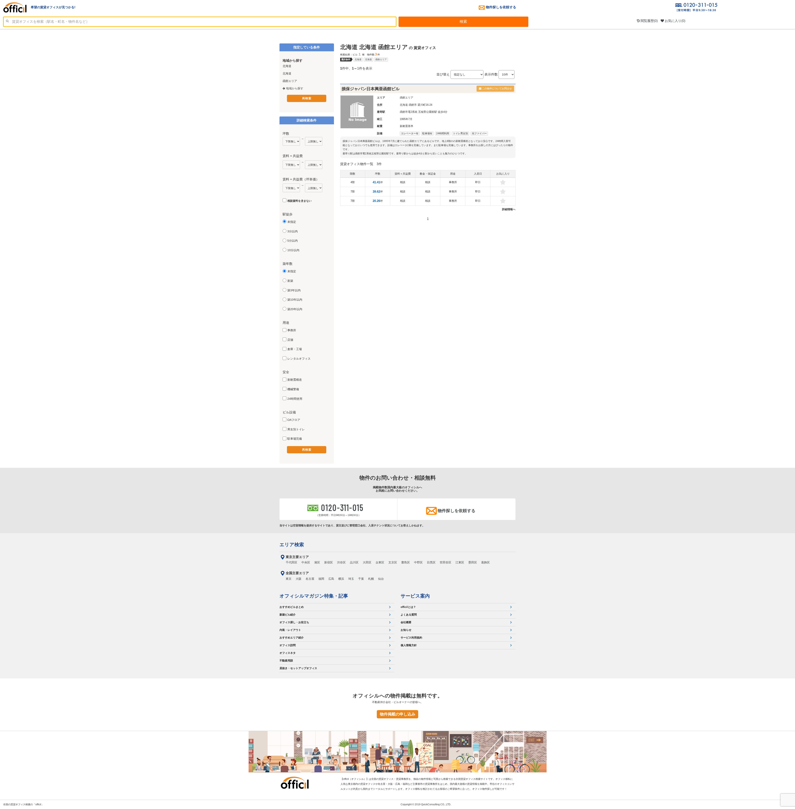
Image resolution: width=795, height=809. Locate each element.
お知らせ (406, 629)
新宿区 (328, 562)
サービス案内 (415, 596)
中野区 (418, 562)
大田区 (367, 562)
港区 (317, 562)
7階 (353, 191)
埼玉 (351, 578)
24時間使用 (294, 398)
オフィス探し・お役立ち (294, 622)
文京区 (392, 562)
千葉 (361, 578)
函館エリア (381, 59)
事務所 (291, 330)
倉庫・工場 (294, 349)
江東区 (459, 562)
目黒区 (431, 562)
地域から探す (294, 88)
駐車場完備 (294, 438)
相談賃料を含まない (299, 200)
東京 (289, 578)
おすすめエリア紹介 (291, 637)
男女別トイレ (296, 429)
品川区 (354, 562)
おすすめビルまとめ (291, 607)
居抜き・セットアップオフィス (298, 668)
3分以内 (292, 231)
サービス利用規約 (411, 637)
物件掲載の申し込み (397, 714)
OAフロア (293, 419)
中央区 (305, 562)
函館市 (413, 104)
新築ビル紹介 (287, 614)
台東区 (380, 562)
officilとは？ (408, 607)
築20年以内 (294, 309)
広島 (331, 578)
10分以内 (293, 250)
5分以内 (292, 240)
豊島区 (405, 562)
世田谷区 (445, 562)
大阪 (298, 578)
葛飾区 (485, 562)
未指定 (291, 221)
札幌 (371, 578)
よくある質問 (409, 614)
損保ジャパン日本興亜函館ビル (371, 88)
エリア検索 (291, 544)
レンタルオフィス (299, 358)
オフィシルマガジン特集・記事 (313, 596)
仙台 (381, 578)
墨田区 (472, 562)
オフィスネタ (287, 652)
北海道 (358, 59)
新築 (290, 280)
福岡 (321, 578)
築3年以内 (294, 290)
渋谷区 (341, 562)
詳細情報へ (509, 209)
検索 (463, 21)
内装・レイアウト (290, 629)
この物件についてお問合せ (496, 88)
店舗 (290, 339)
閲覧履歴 (649, 21)
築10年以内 (294, 299)
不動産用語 (286, 660)
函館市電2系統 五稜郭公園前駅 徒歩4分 (423, 111)
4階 (353, 182)
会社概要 (406, 622)
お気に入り (674, 21)
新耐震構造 (294, 379)
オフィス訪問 (287, 645)
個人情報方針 (409, 645)
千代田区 (291, 562)
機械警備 (293, 389)
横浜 (341, 578)
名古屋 (310, 578)
